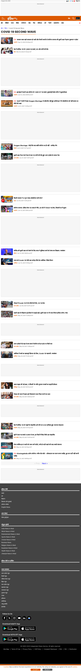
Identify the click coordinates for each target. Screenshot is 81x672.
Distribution (73, 649)
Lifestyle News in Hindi (8, 553)
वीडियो (6, 23)
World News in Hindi (7, 531)
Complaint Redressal (50, 649)
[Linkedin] (24, 618)
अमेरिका (15, 263)
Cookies (6, 667)
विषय (6, 28)
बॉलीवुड (15, 387)
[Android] (68, 0)
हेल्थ (63, 23)
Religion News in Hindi (8, 545)
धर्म (45, 23)
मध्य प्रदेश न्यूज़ (5, 584)
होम (2, 23)
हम (2, 496)
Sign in (78, 1)
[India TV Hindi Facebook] (71, 0)
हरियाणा (3, 598)
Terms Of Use (15, 649)
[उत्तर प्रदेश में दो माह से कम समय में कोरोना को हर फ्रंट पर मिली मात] (7, 345)
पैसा (34, 23)
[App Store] (28, 628)
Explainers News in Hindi (9, 548)
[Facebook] (4, 618)
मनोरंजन (23, 23)
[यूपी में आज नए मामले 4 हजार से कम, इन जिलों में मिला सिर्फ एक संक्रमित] (7, 436)
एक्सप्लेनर (56, 23)
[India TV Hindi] (12, 18)
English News (5, 507)
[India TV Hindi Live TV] (78, 18)
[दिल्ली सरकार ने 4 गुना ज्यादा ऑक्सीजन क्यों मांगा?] (7, 199)
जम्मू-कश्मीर (4, 604)
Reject (47, 670)
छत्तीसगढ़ (3, 601)
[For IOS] (28, 639)
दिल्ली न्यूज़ (4, 576)
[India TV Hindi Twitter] (72, 0)
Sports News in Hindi (8, 537)
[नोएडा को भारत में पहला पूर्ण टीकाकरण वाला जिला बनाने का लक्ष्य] (7, 395)
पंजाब (2, 595)
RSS (60, 649)
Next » (45, 463)
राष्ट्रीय (15, 42)
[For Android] (10, 639)
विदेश (17, 23)
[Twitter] (9, 618)
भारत (12, 23)
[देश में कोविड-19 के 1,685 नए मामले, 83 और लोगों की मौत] (7, 50)
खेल (29, 23)
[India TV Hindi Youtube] (74, 0)
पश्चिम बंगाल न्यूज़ (5, 579)
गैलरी (50, 23)
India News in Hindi (7, 528)
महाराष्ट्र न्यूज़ (4, 587)
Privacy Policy (27, 649)
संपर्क (2, 493)
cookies (74, 667)
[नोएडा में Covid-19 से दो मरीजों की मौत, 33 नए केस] (7, 304)
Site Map (6, 649)
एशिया (15, 253)
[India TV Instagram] (14, 618)
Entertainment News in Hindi (10, 534)
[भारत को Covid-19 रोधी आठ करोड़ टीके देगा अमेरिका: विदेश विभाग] (7, 261)
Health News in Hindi (8, 551)
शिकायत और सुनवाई (6, 501)
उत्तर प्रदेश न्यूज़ (5, 573)
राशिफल (40, 23)
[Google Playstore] (10, 628)
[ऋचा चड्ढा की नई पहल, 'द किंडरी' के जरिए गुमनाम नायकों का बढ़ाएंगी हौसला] (7, 385)
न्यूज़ (15, 200)
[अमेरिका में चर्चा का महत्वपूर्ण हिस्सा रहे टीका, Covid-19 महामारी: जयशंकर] (7, 354)
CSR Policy (37, 649)
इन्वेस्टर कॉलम (5, 504)
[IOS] (67, 0)
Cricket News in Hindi (8, 539)
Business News (6, 542)
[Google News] (29, 618)
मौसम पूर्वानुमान (5, 517)
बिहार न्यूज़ (4, 581)
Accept (35, 670)
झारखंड (3, 606)
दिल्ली (15, 148)
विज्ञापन (3, 499)
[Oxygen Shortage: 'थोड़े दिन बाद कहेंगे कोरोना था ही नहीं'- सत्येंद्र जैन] (7, 146)
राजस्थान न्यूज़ (5, 590)
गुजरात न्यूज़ (4, 593)
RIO (66, 649)
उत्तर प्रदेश (16, 158)
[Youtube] (19, 618)
